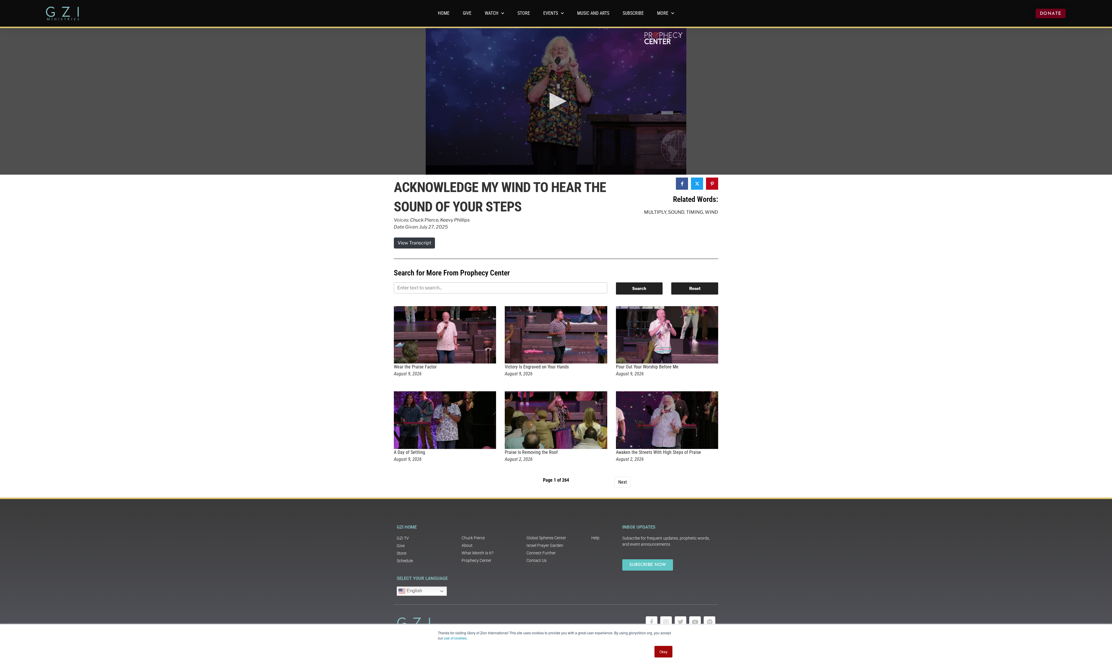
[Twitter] (680, 622)
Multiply (655, 212)
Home (443, 13)
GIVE (467, 13)
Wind (711, 212)
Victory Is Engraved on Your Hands (537, 367)
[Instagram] (666, 622)
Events (550, 13)
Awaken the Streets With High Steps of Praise (658, 452)
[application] (556, 101)
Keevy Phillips (455, 220)
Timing (694, 212)
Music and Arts (593, 13)
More (662, 13)
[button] (556, 101)
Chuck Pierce (424, 220)
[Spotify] (709, 622)
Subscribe (633, 13)
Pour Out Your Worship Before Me (647, 367)
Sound (676, 212)
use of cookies (455, 637)
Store (523, 13)
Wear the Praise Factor (415, 367)
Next (622, 482)
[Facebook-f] (651, 622)
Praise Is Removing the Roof (531, 452)
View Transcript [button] (414, 243)
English (413, 590)
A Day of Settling (409, 452)
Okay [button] (663, 651)
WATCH (491, 13)
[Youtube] (695, 622)
